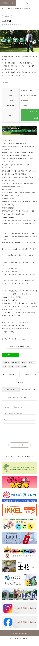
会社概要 (7, 16)
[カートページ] (31, 3)
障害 (4, 367)
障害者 (11, 367)
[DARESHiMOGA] (8, 3)
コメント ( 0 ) (10, 389)
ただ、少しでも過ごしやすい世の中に (19, 457)
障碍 (17, 367)
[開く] (36, 3)
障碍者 (24, 367)
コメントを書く (19, 445)
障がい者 (32, 362)
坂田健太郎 (15, 362)
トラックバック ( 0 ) (28, 389)
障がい (24, 362)
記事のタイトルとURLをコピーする (19, 346)
